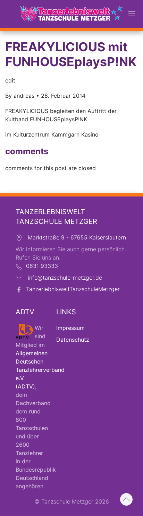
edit (10, 80)
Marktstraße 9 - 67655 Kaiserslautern (77, 237)
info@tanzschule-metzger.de (65, 277)
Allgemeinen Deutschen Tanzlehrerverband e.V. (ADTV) (40, 370)
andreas (24, 95)
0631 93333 (42, 265)
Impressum (70, 327)
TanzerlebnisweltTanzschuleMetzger (73, 289)
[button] (132, 14)
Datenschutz (72, 339)
